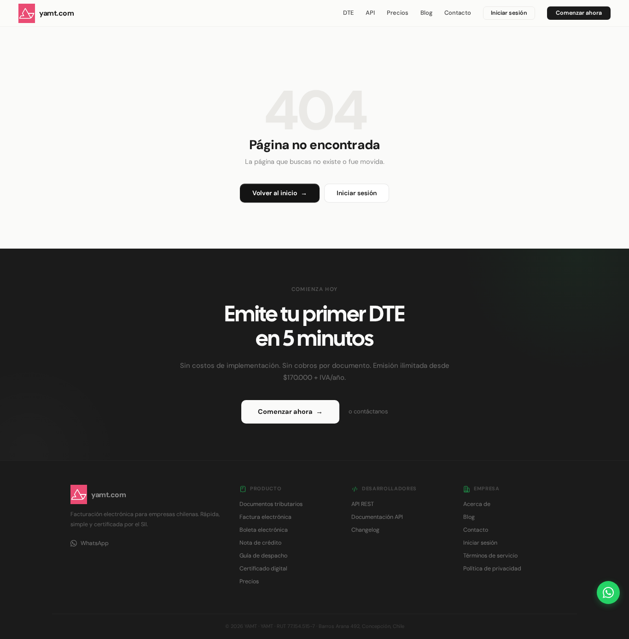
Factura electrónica (265, 517)
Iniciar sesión (509, 13)
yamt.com (56, 13)
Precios (397, 13)
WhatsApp (95, 543)
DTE (348, 13)
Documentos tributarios (271, 504)
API (370, 13)
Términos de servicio (490, 555)
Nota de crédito (260, 542)
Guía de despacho (263, 555)
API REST (362, 504)
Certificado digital (263, 568)
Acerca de (476, 504)
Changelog (365, 530)
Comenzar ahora (579, 13)
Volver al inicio (279, 193)
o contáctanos (368, 411)
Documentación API (377, 517)
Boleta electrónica (263, 530)
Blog (426, 13)
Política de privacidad (492, 568)
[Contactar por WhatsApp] (608, 592)
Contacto (457, 13)
